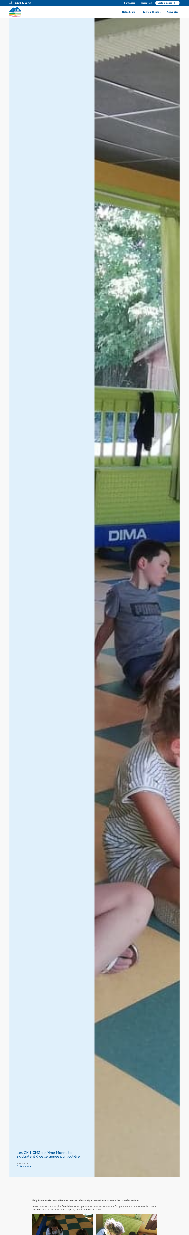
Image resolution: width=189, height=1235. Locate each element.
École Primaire (24, 1166)
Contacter (129, 2)
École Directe (165, 2)
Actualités (172, 11)
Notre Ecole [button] (128, 11)
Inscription (146, 2)
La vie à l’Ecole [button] (151, 11)
